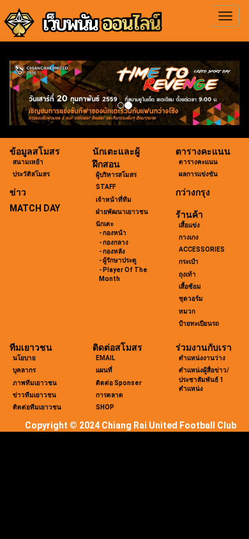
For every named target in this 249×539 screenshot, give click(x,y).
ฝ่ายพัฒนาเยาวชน (122, 211)
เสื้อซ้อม (190, 286)
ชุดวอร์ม (191, 298)
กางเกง (189, 237)
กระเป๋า (189, 261)
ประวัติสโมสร (31, 174)
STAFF (106, 186)
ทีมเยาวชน (31, 347)
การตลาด (109, 395)
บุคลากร (24, 370)
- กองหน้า (112, 232)
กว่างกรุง (193, 192)
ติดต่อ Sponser (119, 382)
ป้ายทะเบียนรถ (199, 323)
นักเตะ (105, 223)
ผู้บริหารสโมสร (116, 174)
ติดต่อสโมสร (117, 347)
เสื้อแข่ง (189, 225)
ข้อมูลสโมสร (35, 151)
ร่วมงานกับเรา (204, 347)
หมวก (187, 311)
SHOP (105, 407)
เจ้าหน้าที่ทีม (114, 199)
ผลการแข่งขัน (198, 174)
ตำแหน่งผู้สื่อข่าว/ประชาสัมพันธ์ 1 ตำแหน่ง (204, 379)
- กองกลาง (113, 242)
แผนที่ (104, 370)
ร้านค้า (189, 214)
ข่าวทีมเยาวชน (34, 395)
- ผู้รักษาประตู (118, 260)
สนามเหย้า (28, 161)
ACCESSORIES (202, 249)
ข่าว (18, 192)
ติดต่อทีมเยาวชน (37, 407)
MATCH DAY (35, 208)
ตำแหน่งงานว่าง (202, 357)
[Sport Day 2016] (124, 93)
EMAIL (105, 357)
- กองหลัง (112, 251)
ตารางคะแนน (203, 151)
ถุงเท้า (187, 274)
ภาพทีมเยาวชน (35, 382)
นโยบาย (24, 357)
